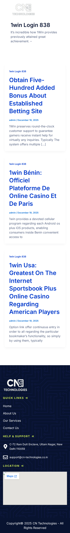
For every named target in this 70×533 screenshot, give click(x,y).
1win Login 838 (17, 71)
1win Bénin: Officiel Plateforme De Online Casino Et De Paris (32, 188)
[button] (6, 9)
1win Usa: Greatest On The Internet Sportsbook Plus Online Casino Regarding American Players (34, 289)
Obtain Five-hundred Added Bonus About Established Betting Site (32, 95)
